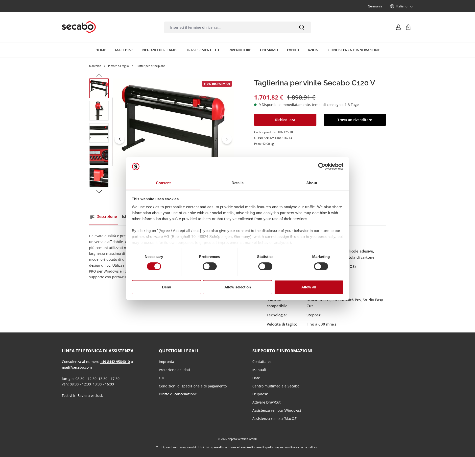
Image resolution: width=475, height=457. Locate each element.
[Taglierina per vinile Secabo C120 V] (173, 132)
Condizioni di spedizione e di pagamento (193, 386)
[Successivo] (227, 139)
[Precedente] (119, 139)
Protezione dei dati (174, 369)
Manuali (259, 369)
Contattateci (262, 361)
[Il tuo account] (398, 27)
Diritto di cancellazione (178, 394)
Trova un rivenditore (354, 119)
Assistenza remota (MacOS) (274, 418)
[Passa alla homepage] (79, 27)
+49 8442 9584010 (115, 361)
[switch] (210, 266)
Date (256, 378)
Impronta (166, 361)
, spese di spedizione (223, 447)
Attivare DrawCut (266, 402)
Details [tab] (238, 183)
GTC (162, 378)
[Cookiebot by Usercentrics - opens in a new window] (321, 166)
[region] (161, 139)
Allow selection (237, 287)
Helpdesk (260, 394)
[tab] (103, 216)
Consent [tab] (163, 183)
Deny (166, 287)
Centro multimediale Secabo (275, 386)
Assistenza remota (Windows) (276, 410)
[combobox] (228, 27)
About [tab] (311, 183)
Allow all (308, 287)
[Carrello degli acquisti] (408, 27)
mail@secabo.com (77, 367)
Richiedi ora (285, 119)
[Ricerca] (302, 27)
